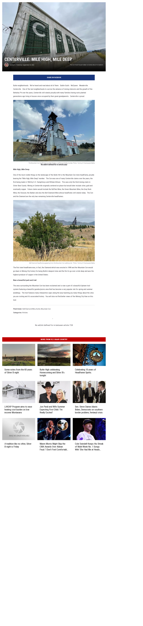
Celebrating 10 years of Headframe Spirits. (85, 371)
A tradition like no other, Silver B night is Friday (17, 445)
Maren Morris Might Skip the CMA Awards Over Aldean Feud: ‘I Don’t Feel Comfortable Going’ (54, 446)
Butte (38, 309)
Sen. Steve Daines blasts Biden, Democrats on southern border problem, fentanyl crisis (89, 409)
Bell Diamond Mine (29, 309)
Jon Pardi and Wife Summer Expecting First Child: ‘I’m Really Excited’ (52, 409)
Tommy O (12, 65)
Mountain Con (46, 309)
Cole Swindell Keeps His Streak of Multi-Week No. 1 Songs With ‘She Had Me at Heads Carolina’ (89, 446)
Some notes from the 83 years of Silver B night (18, 371)
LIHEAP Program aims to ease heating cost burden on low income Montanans (18, 409)
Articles (25, 313)
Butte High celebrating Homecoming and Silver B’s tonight (52, 372)
